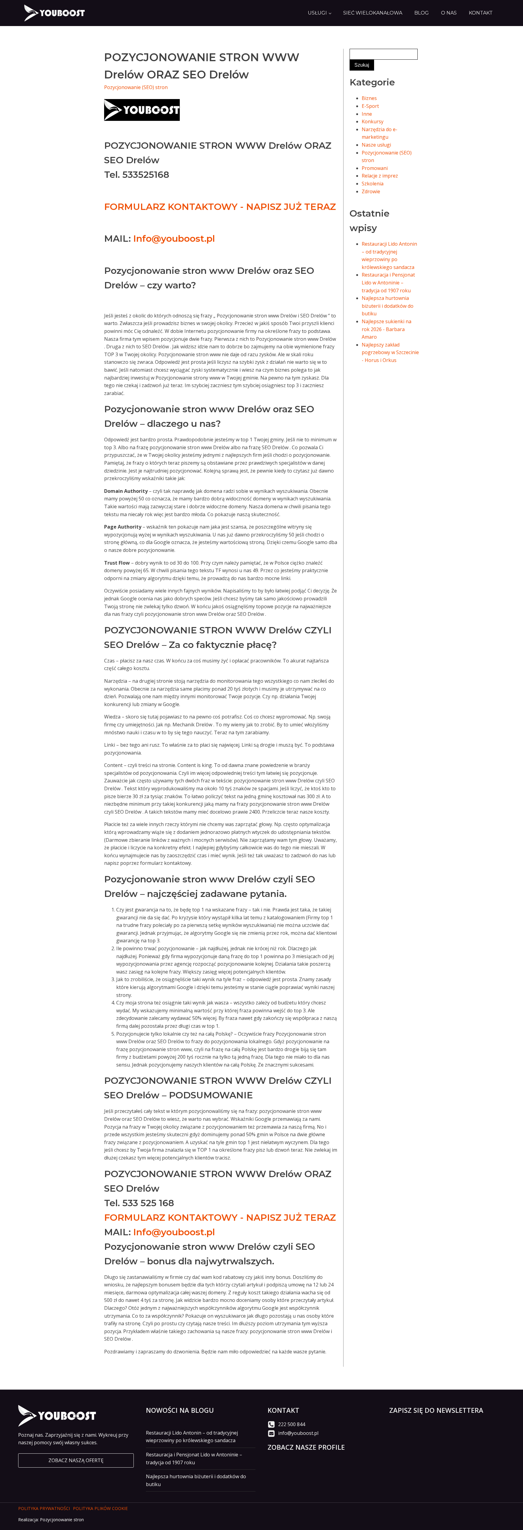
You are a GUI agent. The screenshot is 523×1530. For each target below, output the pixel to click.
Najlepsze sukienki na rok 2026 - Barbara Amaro (386, 329)
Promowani (375, 168)
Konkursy (372, 121)
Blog (421, 13)
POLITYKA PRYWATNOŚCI (44, 1508)
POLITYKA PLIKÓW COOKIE (100, 1508)
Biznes (369, 98)
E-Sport (370, 106)
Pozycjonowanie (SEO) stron (136, 87)
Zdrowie (371, 191)
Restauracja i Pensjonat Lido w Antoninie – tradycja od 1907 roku (388, 282)
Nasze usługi (376, 144)
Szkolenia (372, 183)
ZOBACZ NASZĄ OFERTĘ (76, 1460)
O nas (449, 13)
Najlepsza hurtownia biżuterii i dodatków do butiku (387, 306)
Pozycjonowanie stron (62, 1519)
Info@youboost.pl (174, 238)
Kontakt (481, 13)
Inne (367, 114)
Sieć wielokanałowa (372, 13)
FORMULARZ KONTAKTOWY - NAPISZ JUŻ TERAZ (220, 206)
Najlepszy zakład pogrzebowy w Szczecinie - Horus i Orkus (390, 352)
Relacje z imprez (380, 175)
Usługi (317, 13)
